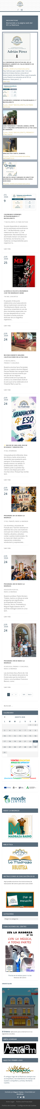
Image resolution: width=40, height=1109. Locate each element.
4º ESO (6, 451)
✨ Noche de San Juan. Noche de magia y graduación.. (15, 446)
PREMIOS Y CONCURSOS (11, 363)
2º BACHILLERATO (18, 132)
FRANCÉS (12, 521)
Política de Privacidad (24, 1102)
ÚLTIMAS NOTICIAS (22, 222)
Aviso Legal (10, 1102)
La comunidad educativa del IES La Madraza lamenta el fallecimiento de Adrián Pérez (18, 64)
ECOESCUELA (8, 666)
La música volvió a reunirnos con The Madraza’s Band (16, 292)
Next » (30, 694)
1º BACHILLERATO (18, 105)
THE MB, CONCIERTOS (11, 296)
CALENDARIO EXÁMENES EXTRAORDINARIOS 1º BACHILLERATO (20, 101)
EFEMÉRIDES (13, 451)
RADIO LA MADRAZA (21, 521)
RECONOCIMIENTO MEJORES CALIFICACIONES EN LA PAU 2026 (16, 356)
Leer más (6, 81)
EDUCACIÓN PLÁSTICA (11, 590)
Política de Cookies (9, 1105)
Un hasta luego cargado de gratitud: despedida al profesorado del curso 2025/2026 (18, 179)
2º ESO (6, 521)
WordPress (20, 1094)
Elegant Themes (18, 1092)
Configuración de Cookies (27, 1105)
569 (24, 694)
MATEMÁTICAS (8, 158)
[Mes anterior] (4, 717)
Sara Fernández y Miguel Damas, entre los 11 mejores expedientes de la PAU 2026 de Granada (20, 127)
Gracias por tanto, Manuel (14, 153)
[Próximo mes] (35, 717)
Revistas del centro (20, 977)
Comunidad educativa (21, 69)
